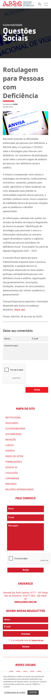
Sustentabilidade (12, 25)
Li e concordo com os (26, 640)
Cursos (9, 445)
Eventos (10, 450)
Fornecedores (13, 461)
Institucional (13, 417)
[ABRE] (18, 4)
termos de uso (37, 641)
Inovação (10, 439)
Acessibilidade (13, 434)
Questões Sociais (19, 35)
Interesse (25, 634)
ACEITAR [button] (33, 692)
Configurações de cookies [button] (14, 692)
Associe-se (11, 467)
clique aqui (19, 310)
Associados (11, 423)
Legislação (11, 472)
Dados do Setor (14, 456)
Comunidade (12, 478)
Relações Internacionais (19, 489)
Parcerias (11, 484)
